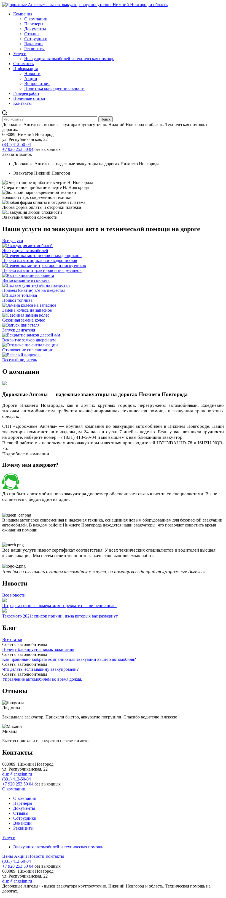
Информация (25, 68)
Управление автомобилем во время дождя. (42, 679)
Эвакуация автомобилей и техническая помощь (69, 58)
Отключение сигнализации (27, 350)
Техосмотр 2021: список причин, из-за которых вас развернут (60, 616)
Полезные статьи (29, 98)
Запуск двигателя (18, 330)
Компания (22, 14)
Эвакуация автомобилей (25, 250)
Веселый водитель (19, 359)
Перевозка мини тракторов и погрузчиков (42, 270)
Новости (32, 73)
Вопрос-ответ (37, 83)
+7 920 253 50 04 (17, 149)
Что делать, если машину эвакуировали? (40, 669)
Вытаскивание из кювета (26, 280)
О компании (35, 19)
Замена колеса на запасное (27, 310)
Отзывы (31, 33)
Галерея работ (26, 93)
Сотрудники (35, 38)
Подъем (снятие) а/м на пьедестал (33, 290)
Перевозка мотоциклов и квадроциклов (39, 260)
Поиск (106, 119)
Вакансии (33, 43)
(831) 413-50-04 (16, 144)
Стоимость (23, 63)
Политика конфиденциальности (54, 88)
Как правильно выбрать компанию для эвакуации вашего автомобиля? (69, 659)
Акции (30, 78)
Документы (35, 28)
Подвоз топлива (17, 300)
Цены (7, 856)
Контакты (22, 103)
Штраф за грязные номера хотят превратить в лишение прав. (59, 605)
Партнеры (33, 24)
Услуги (19, 53)
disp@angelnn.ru (17, 774)
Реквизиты (34, 48)
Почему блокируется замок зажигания (38, 649)
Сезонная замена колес (23, 320)
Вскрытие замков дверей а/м (29, 340)
